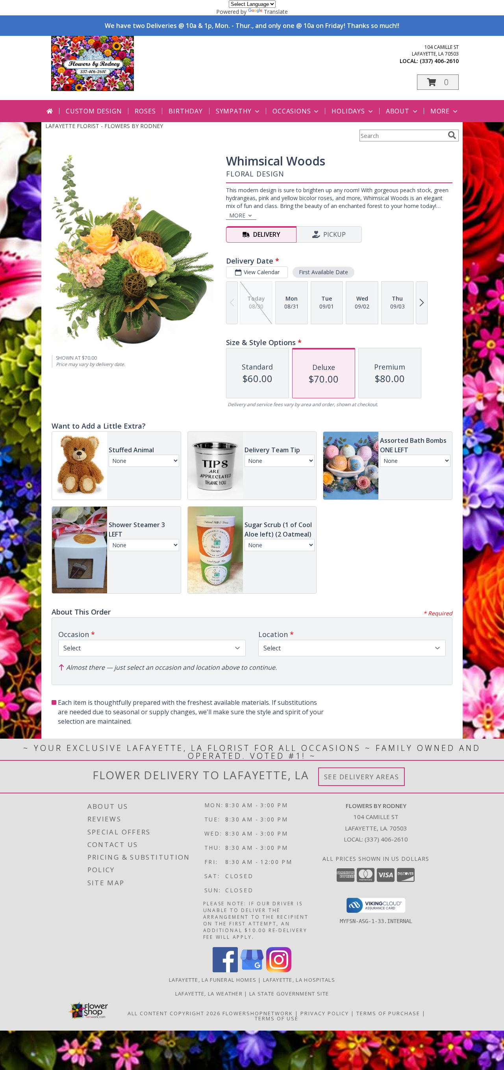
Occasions (291, 111)
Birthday (185, 111)
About (398, 111)
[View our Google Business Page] (252, 970)
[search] (452, 135)
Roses (145, 111)
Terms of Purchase (388, 1013)
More (440, 111)
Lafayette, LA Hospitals (299, 979)
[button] (438, 82)
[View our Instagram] (278, 970)
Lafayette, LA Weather (209, 993)
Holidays (348, 111)
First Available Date (323, 272)
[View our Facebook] (225, 970)
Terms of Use (276, 1018)
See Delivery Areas (361, 776)
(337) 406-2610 (439, 61)
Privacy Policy (324, 1013)
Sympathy (234, 111)
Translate (276, 11)
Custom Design (94, 111)
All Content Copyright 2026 (174, 1013)
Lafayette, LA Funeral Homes (212, 979)
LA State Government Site (289, 993)
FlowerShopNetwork (257, 1013)
